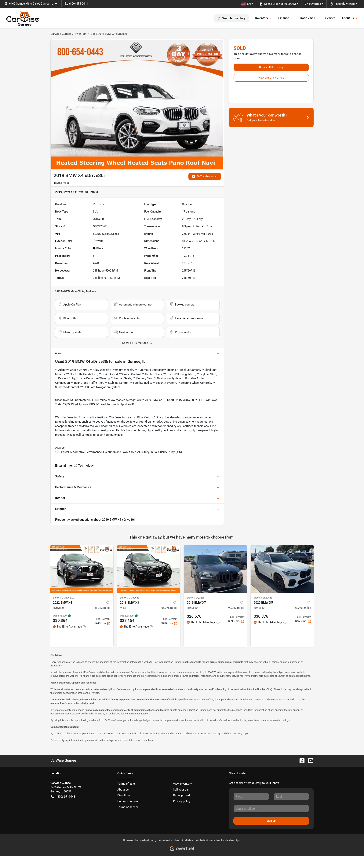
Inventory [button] (261, 18)
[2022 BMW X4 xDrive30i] (81, 569)
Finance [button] (283, 18)
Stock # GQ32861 (196, 597)
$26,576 (194, 616)
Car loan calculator (129, 801)
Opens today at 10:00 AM (280, 4)
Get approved (181, 795)
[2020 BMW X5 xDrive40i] (282, 569)
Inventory (80, 33)
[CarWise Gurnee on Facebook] (300, 760)
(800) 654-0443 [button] (78, 3)
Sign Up (271, 820)
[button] (32, 3)
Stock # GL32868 (263, 597)
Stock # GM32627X (63, 597)
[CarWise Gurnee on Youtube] (309, 760)
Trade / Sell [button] (307, 18)
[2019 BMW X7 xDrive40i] (215, 569)
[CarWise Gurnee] (22, 18)
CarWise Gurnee (60, 33)
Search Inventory (234, 18)
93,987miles (236, 608)
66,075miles (169, 608)
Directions (123, 795)
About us (123, 789)
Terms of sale (126, 783)
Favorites (315, 4)
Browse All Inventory (271, 67)
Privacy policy (182, 801)
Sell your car (181, 789)
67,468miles (303, 608)
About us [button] (348, 18)
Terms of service (128, 807)
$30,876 (261, 616)
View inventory (182, 783)
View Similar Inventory (271, 77)
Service (330, 18)
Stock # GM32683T (130, 597)
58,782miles (102, 608)
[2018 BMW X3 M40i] (148, 569)
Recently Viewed (344, 4)
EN (249, 4)
